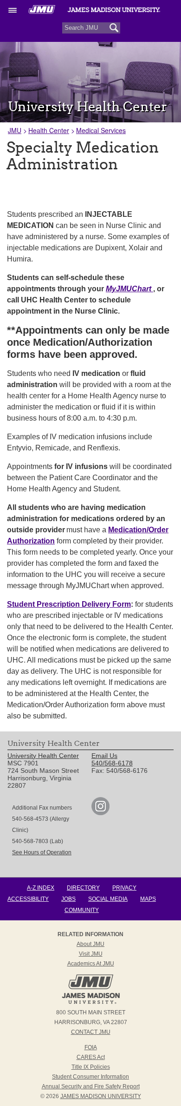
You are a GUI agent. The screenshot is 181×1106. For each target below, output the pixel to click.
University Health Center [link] (43, 755)
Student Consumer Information (90, 1076)
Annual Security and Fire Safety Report (91, 1086)
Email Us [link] (104, 755)
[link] (100, 813)
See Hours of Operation (41, 852)
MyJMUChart (129, 289)
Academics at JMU (90, 963)
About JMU (90, 944)
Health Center (48, 130)
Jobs (68, 899)
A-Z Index (40, 888)
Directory (83, 888)
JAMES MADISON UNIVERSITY (100, 1096)
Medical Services (101, 130)
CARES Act (91, 1057)
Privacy (124, 888)
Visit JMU (91, 954)
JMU (14, 130)
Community (82, 910)
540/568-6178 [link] (112, 763)
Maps (148, 899)
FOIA (90, 1047)
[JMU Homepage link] (90, 1002)
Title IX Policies (90, 1067)
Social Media (108, 899)
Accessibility (28, 899)
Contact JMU (90, 1032)
